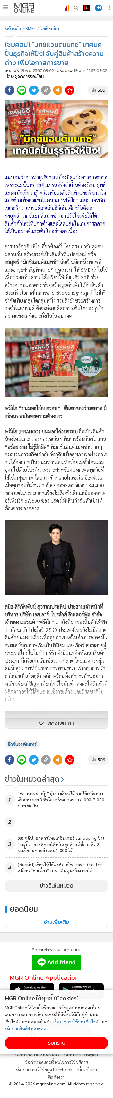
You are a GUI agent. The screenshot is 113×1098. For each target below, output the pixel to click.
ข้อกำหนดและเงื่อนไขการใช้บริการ (56, 1062)
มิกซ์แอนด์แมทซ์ (22, 744)
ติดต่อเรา (56, 1077)
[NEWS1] (86, 8)
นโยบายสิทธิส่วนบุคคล (25, 1028)
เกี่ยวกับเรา (87, 1069)
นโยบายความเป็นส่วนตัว (37, 1054)
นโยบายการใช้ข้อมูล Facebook (44, 1069)
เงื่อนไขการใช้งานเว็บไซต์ (76, 1021)
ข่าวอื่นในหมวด (56, 886)
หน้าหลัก (13, 28)
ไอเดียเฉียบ (50, 28)
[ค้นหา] (76, 8)
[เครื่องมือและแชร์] (110, 8)
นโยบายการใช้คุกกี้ (81, 1054)
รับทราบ (56, 1043)
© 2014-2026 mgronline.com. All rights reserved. (57, 1083)
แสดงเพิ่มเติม (59, 723)
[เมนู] (5, 7)
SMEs (30, 28)
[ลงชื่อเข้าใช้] (98, 8)
